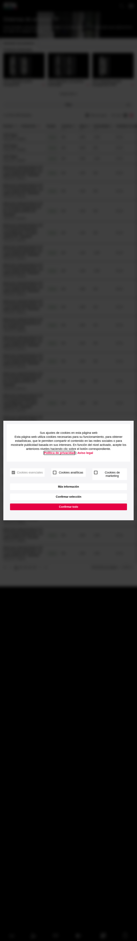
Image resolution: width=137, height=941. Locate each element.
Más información (68, 486)
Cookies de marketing (112, 474)
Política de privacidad (59, 453)
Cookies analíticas (71, 472)
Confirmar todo (68, 506)
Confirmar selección (68, 496)
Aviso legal (85, 453)
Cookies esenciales (30, 472)
